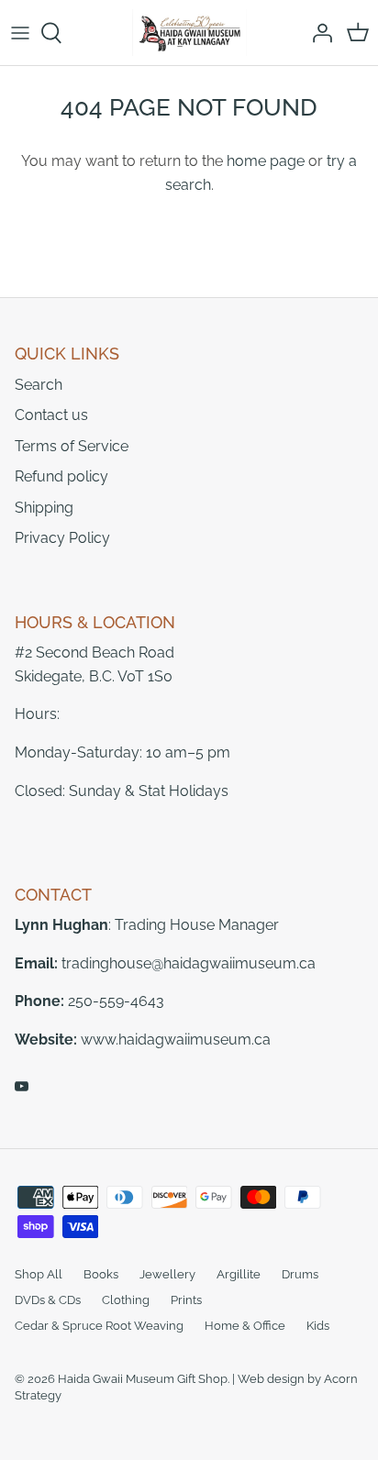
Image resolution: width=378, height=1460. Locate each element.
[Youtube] (21, 1086)
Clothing (126, 1300)
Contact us (51, 415)
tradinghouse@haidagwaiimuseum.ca (188, 963)
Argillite (239, 1274)
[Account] (317, 33)
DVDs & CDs (48, 1300)
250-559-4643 (116, 1001)
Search (38, 384)
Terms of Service (71, 446)
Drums (300, 1274)
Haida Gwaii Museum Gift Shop (143, 1379)
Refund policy (61, 476)
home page (266, 161)
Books (100, 1274)
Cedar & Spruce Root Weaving (99, 1326)
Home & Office (245, 1326)
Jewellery (167, 1274)
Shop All (38, 1274)
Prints (186, 1300)
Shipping (44, 507)
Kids (317, 1326)
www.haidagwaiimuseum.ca (176, 1039)
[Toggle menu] (20, 33)
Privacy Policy (62, 538)
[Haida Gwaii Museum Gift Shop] (189, 32)
